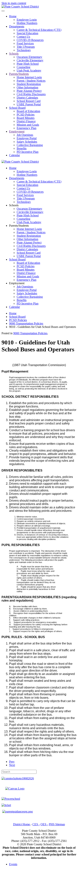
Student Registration (29, 84)
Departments (16, 26)
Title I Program (26, 46)
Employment (16, 131)
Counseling (23, 67)
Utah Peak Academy (29, 70)
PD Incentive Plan (27, 151)
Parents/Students (19, 73)
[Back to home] (20, 6)
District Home (22, 824)
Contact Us (23, 36)
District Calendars (27, 97)
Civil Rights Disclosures (31, 94)
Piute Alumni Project (29, 90)
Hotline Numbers (27, 23)
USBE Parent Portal (29, 104)
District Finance (26, 121)
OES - (44, 824)
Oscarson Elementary (29, 57)
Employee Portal (27, 138)
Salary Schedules (27, 141)
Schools (14, 53)
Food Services (25, 43)
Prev (12, 761)
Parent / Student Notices (31, 80)
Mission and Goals (28, 124)
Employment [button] (16, 283)
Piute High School (28, 63)
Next (12, 765)
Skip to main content (14, 3)
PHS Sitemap (57, 824)
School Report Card (29, 101)
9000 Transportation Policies (30, 333)
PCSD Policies (25, 114)
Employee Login (27, 19)
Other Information (27, 87)
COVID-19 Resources (30, 40)
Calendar (14, 155)
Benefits (22, 148)
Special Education (27, 33)
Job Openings (25, 134)
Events (13, 864)
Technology (24, 50)
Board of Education (28, 111)
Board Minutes (25, 118)
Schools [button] (14, 205)
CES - (36, 824)
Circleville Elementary (30, 60)
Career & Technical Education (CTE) (39, 29)
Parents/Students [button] (19, 225)
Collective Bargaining (30, 145)
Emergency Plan (26, 128)
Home (12, 16)
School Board (17, 107)
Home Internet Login (29, 77)
